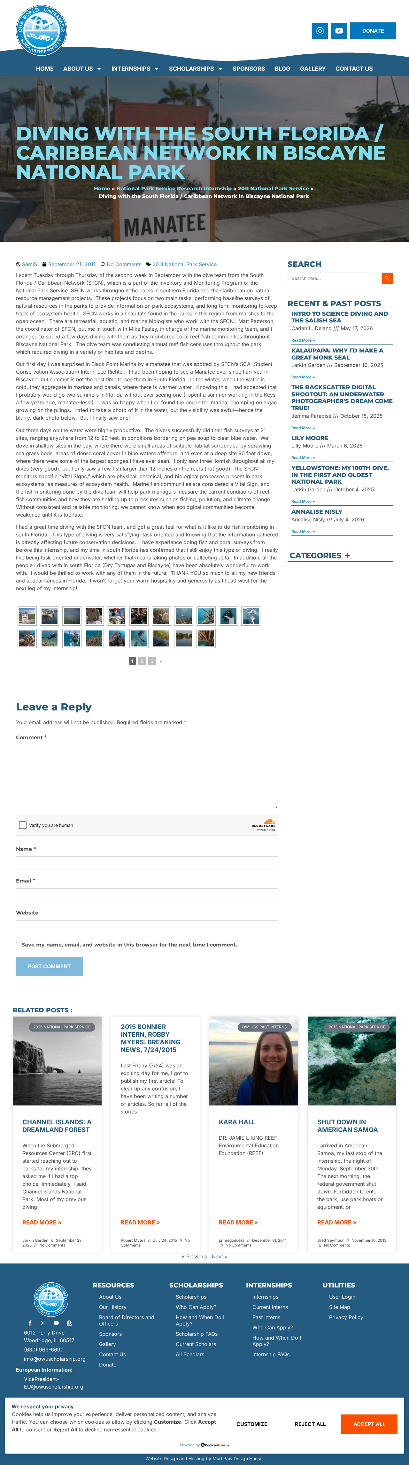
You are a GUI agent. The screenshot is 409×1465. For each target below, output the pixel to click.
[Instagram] (320, 31)
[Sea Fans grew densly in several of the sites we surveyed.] (161, 616)
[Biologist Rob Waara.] (139, 638)
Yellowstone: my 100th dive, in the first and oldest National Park (340, 474)
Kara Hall (237, 1122)
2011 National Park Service (273, 189)
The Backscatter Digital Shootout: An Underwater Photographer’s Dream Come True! (342, 398)
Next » (220, 1256)
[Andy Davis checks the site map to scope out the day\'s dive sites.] (94, 616)
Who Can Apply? (196, 1307)
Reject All (310, 1424)
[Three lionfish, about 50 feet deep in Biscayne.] (139, 616)
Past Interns (266, 1317)
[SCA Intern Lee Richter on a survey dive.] (184, 616)
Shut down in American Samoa (347, 1126)
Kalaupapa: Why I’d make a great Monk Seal (337, 354)
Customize (251, 1424)
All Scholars (190, 1354)
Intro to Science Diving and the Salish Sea (339, 317)
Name (26, 849)
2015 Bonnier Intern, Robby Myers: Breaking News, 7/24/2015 (151, 1038)
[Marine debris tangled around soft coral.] (94, 638)
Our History (113, 1307)
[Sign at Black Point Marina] (27, 616)
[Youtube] (339, 31)
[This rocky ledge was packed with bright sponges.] (27, 638)
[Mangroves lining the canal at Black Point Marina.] (161, 638)
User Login (342, 1297)
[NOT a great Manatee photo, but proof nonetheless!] (72, 616)
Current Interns (270, 1307)
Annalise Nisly (316, 511)
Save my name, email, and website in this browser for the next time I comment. (129, 945)
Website (27, 913)
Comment (31, 737)
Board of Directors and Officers (126, 1320)
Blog (282, 68)
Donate (107, 1364)
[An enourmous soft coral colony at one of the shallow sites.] (206, 638)
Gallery (313, 68)
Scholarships (191, 68)
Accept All (369, 1424)
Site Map (339, 1307)
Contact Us (354, 68)
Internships (131, 68)
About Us (78, 68)
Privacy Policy (346, 1317)
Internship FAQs (270, 1354)
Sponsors (249, 68)
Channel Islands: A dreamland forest (57, 1126)
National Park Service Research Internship (174, 189)
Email (25, 881)
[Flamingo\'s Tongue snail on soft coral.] (206, 616)
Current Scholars (196, 1344)
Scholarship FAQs (197, 1334)
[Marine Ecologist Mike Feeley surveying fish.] (50, 638)
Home (45, 68)
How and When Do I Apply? (200, 1320)
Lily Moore (309, 438)
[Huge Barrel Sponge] (117, 638)
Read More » (303, 340)
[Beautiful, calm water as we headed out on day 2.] (184, 638)
